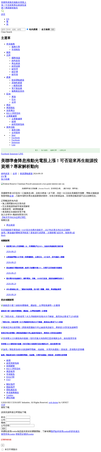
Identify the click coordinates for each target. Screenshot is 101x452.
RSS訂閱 (10, 377)
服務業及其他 (18, 91)
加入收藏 (5, 179)
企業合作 (63, 150)
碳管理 (15, 69)
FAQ (8, 380)
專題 (8, 105)
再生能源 (16, 63)
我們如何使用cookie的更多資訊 (65, 431)
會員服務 (10, 44)
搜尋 (2, 11)
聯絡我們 (10, 387)
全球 (14, 102)
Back (3, 235)
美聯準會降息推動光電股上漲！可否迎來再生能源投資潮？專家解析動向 (13, 5)
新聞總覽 (10, 366)
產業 (8, 77)
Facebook (16, 138)
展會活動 (10, 127)
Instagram (16, 142)
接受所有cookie (8, 434)
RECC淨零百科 (13, 113)
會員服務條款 (12, 392)
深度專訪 (10, 110)
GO (52, 29)
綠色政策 (16, 61)
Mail (13, 135)
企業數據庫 (11, 116)
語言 (3, 14)
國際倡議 (16, 58)
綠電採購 (16, 66)
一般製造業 (17, 85)
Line (13, 145)
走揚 (11, 196)
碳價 (14, 121)
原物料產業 (17, 83)
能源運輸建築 (18, 80)
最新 (8, 52)
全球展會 (16, 133)
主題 (8, 55)
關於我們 (10, 384)
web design (53, 402)
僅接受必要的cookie (25, 434)
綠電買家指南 (18, 124)
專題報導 (10, 371)
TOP (3, 405)
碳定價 (15, 72)
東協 (14, 97)
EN (7, 19)
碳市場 (15, 74)
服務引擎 (16, 47)
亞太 (14, 99)
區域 (8, 94)
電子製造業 (17, 88)
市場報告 (16, 49)
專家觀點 (10, 108)
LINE (20, 154)
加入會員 (44, 150)
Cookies (9, 395)
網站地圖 (10, 398)
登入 (36, 150)
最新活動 (16, 130)
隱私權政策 (11, 390)
